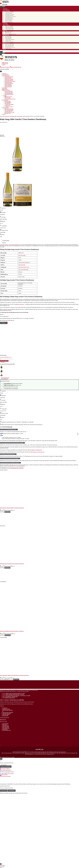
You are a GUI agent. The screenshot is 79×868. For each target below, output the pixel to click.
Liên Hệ (4, 49)
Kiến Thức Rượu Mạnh (9, 109)
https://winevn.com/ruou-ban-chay (37, 452)
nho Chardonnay (21, 304)
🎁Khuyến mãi (5, 62)
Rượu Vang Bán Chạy (6, 730)
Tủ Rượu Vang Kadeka (9, 104)
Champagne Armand (9, 80)
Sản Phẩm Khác (5, 100)
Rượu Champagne (5, 75)
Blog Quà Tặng (8, 48)
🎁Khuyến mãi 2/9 (8, 96)
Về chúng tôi (4, 707)
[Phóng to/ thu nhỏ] (0, 866)
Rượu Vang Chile (13, 116)
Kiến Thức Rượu (5, 107)
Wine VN (9, 312)
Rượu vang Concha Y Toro (24, 267)
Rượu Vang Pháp (5, 725)
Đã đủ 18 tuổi (3, 790)
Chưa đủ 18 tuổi (11, 790)
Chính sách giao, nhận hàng (7, 712)
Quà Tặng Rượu (5, 723)
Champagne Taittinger (9, 79)
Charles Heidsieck (8, 85)
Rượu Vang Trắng (22, 255)
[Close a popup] (1, 759)
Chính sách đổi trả (5, 714)
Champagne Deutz (8, 82)
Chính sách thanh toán (6, 713)
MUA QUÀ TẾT (3, 719)
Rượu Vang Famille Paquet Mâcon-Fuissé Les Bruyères (12, 631)
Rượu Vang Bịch (6, 9)
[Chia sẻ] (2, 866)
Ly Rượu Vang (7, 105)
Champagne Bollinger (9, 76)
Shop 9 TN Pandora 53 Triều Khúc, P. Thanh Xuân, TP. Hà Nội (18, 695)
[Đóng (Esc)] (3, 866)
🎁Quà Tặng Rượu (6, 90)
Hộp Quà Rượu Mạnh (9, 93)
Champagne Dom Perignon (10, 81)
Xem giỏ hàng (3, 764)
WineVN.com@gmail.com (10, 697)
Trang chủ (2, 116)
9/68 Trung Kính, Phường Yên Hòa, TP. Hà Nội (15, 694)
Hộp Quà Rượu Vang (9, 92)
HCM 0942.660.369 (5, 377)
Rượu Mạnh (5, 23)
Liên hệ (3, 64)
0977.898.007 (32, 450)
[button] (1, 51)
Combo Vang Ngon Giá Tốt (10, 34)
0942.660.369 (39, 450)
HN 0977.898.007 (4, 378)
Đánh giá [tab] (4, 242)
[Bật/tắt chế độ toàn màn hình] (1, 866)
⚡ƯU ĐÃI (4, 95)
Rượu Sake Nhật (8, 102)
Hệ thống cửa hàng (6, 709)
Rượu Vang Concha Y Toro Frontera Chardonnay (10, 244)
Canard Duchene (8, 77)
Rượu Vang (5, 8)
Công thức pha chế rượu (9, 112)
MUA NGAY (2, 865)
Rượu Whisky (5, 24)
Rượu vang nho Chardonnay (24, 262)
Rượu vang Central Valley (23, 269)
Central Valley (19, 116)
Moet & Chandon (8, 84)
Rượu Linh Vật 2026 (8, 91)
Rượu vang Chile (22, 264)
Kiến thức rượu (5, 63)
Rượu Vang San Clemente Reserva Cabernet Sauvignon (12, 507)
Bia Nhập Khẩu (7, 101)
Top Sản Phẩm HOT (8, 111)
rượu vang (31, 299)
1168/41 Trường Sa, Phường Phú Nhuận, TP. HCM (15, 693)
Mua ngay (3, 362)
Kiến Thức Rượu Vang (9, 108)
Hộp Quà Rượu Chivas (9, 29)
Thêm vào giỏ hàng (4, 360)
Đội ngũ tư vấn (5, 715)
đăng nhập (6, 320)
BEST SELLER (7, 97)
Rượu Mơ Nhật (7, 103)
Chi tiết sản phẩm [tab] (5, 240)
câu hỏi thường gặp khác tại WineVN (15, 467)
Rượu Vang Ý (4, 724)
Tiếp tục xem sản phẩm (5, 766)
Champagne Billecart (9, 83)
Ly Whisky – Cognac (9, 41)
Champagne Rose (8, 21)
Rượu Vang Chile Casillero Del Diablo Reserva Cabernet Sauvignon (14, 675)
